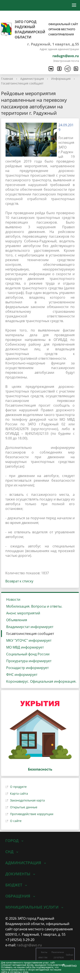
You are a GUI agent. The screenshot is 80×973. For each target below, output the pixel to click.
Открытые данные (23, 807)
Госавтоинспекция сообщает (22, 83)
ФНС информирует (21, 674)
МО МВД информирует (25, 647)
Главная (7, 79)
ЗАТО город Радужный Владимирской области (46, 29)
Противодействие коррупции (31, 814)
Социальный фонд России (27, 654)
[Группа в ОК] (59, 68)
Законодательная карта (27, 800)
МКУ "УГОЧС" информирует (28, 640)
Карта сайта (19, 793)
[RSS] (76, 68)
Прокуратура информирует (28, 661)
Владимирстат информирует (29, 626)
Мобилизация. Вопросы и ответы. (34, 606)
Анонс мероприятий (23, 613)
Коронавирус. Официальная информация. (41, 681)
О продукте (18, 787)
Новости (13, 599)
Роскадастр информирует (27, 667)
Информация (61, 79)
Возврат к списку (19, 581)
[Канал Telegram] (67, 68)
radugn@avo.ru (65, 56)
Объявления (16, 620)
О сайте (16, 821)
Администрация (32, 79)
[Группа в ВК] (51, 68)
